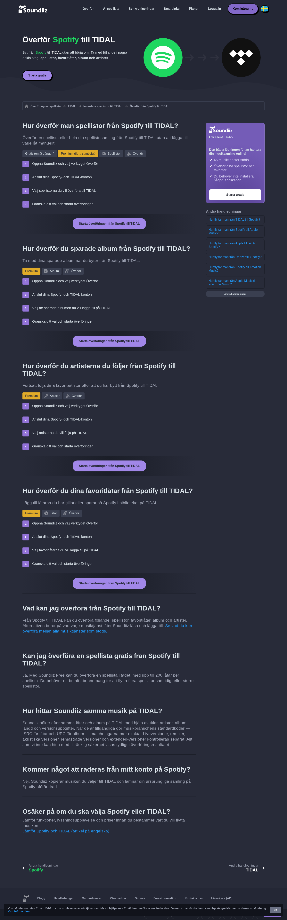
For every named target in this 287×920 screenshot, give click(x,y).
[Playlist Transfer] (33, 9)
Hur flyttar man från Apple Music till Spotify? (232, 245)
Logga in (214, 8)
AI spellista (111, 8)
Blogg (41, 898)
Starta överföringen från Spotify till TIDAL (109, 223)
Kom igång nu (243, 8)
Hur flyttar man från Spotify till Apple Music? (233, 231)
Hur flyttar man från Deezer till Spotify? (235, 257)
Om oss (140, 898)
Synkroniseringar (141, 8)
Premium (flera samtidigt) (78, 153)
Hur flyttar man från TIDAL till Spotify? (234, 219)
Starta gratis (37, 75)
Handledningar (64, 898)
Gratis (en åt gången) (39, 153)
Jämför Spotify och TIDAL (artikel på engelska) (65, 831)
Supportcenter (91, 898)
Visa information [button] (19, 911)
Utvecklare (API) (222, 898)
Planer (194, 8)
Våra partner (118, 898)
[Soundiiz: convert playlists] (25, 898)
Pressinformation (164, 898)
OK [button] (275, 910)
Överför (88, 8)
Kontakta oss (194, 898)
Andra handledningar (235, 294)
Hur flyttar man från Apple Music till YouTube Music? (232, 282)
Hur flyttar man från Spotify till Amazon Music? (235, 268)
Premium (31, 271)
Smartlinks (172, 8)
